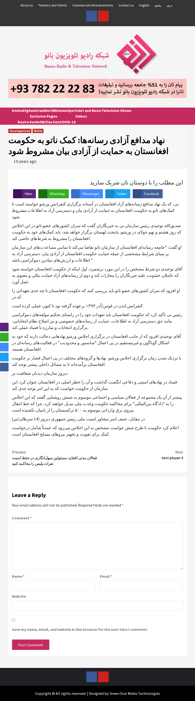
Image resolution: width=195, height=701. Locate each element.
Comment (22, 518)
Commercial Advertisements (93, 5)
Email (106, 576)
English (144, 5)
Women (60, 110)
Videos (81, 116)
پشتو (158, 5)
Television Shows (117, 110)
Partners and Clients (53, 5)
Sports (73, 110)
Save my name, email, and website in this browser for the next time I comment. (80, 629)
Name (18, 576)
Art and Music (90, 110)
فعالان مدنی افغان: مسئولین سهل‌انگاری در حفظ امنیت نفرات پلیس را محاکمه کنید (54, 458)
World (49, 110)
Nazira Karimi (29, 121)
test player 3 (172, 455)
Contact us (126, 5)
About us (26, 5)
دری (169, 5)
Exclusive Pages (43, 116)
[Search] (181, 114)
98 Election (50, 121)
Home (17, 110)
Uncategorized (20, 131)
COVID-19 (67, 121)
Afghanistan (33, 110)
